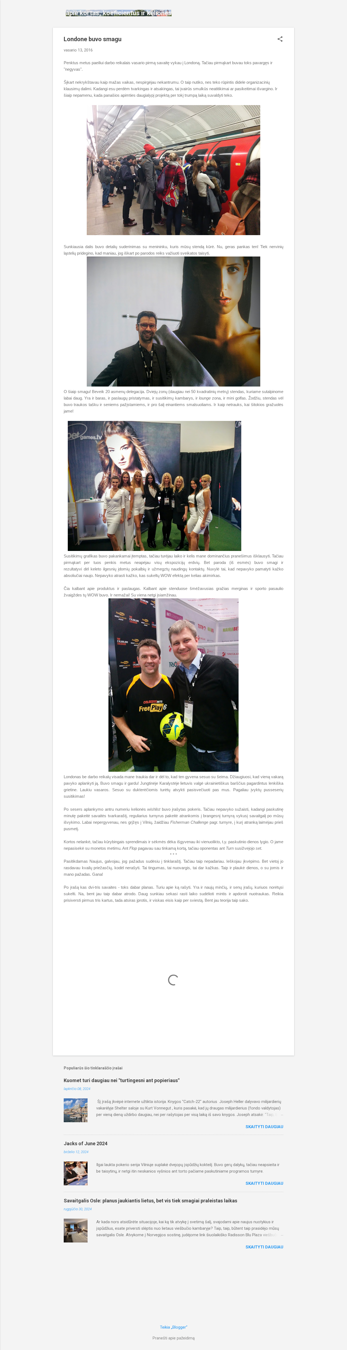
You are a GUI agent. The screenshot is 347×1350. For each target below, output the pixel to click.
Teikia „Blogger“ (173, 1327)
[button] (280, 39)
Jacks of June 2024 (85, 1143)
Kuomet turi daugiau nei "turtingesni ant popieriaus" (121, 1080)
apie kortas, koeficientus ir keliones (119, 13)
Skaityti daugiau (264, 1126)
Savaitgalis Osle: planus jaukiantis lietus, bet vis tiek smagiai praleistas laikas (150, 1200)
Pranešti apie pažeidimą (174, 1338)
